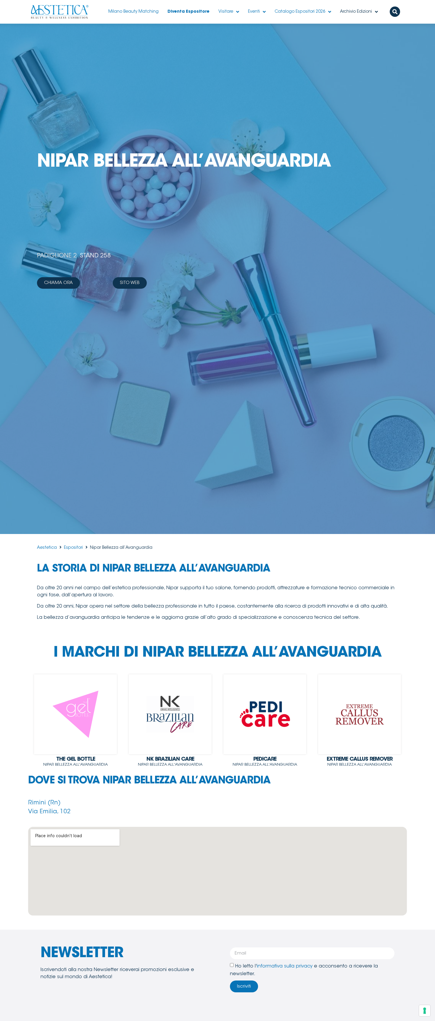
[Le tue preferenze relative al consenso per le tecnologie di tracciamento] (424, 1010)
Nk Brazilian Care (170, 759)
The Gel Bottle (75, 759)
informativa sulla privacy (284, 966)
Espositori (73, 548)
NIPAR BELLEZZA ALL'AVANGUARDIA (75, 765)
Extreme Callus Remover (359, 759)
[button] (395, 12)
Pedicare (264, 759)
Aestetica (47, 548)
